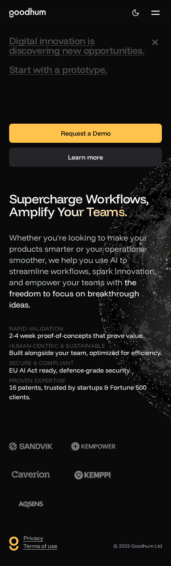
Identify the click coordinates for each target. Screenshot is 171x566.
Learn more (85, 157)
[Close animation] (155, 42)
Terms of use (40, 546)
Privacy (33, 538)
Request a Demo (86, 133)
